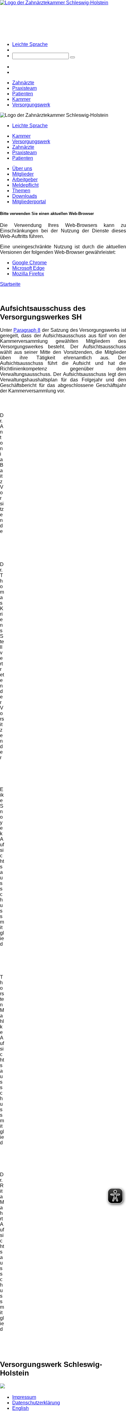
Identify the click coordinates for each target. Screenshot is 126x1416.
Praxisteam (24, 88)
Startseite (10, 284)
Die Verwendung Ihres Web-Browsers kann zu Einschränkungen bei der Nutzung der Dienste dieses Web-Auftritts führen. (63, 231)
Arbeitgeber (25, 179)
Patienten (22, 93)
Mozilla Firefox (28, 273)
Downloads (24, 196)
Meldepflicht (25, 185)
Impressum (24, 1397)
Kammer (21, 99)
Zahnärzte (23, 82)
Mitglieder (23, 174)
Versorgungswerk (31, 104)
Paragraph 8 (27, 330)
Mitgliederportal (29, 201)
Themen (21, 190)
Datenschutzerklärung (36, 1402)
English (20, 1408)
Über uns (22, 168)
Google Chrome (29, 262)
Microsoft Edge (28, 268)
